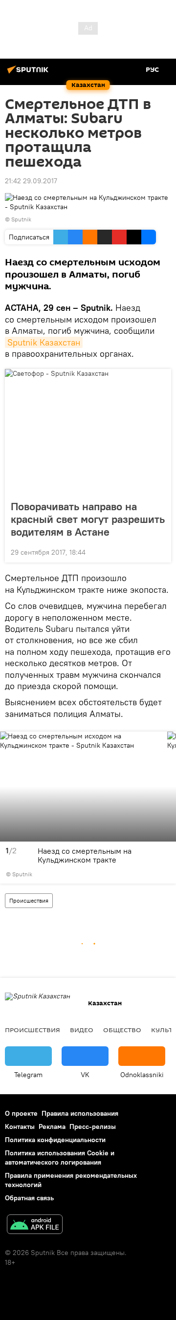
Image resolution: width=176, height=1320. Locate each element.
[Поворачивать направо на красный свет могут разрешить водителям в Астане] (88, 431)
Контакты (20, 1126)
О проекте (21, 1113)
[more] (160, 551)
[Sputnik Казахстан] (29, 73)
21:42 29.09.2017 (31, 180)
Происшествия (28, 900)
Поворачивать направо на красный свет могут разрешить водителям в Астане (88, 519)
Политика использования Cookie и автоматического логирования (59, 1157)
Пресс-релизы (92, 1126)
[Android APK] (34, 1225)
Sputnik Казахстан (43, 342)
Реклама (52, 1126)
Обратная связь (29, 1197)
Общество (122, 1029)
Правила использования (80, 1113)
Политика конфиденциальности (55, 1139)
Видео (81, 1029)
